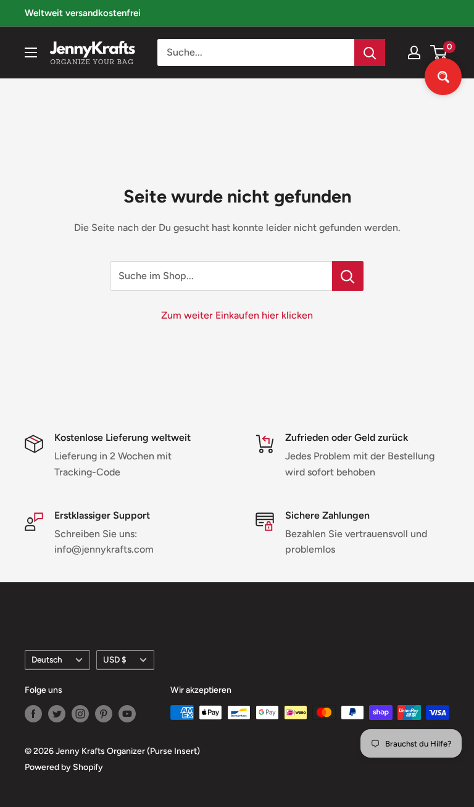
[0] (439, 52)
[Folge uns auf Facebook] (33, 713)
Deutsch (46, 659)
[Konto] (414, 52)
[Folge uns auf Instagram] (80, 713)
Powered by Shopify (64, 767)
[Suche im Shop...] (348, 276)
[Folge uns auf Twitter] (56, 713)
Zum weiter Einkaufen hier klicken (237, 315)
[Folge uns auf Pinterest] (103, 713)
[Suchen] (369, 52)
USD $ (115, 659)
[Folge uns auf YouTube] (127, 713)
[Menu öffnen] (31, 52)
